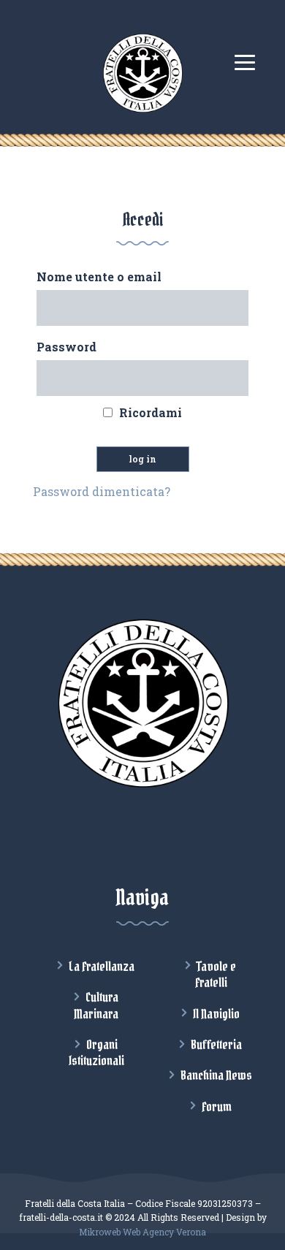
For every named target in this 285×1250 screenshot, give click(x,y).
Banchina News (216, 1075)
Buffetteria (216, 1045)
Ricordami (150, 412)
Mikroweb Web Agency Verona (142, 1232)
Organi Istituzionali (96, 1053)
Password (66, 346)
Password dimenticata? (101, 491)
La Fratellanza (101, 967)
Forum (217, 1107)
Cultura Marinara (96, 1005)
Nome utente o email (99, 276)
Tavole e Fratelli (216, 975)
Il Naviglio (216, 1014)
